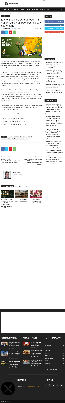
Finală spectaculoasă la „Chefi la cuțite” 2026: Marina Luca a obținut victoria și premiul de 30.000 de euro (54, 65)
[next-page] (5, 211)
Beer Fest (10, 136)
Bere (7, 13)
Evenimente (7, 16)
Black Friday (35, 9)
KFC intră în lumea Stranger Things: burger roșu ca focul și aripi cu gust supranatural (54, 92)
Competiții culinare (25, 9)
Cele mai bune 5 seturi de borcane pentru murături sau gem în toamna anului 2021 (53, 111)
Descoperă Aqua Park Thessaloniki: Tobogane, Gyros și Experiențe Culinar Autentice (10, 160)
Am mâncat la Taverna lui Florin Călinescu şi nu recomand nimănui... (36, 362)
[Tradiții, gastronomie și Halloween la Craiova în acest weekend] (21, 194)
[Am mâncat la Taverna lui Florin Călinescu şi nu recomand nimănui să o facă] (26, 362)
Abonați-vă (60, 32)
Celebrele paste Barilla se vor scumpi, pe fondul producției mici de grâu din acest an (54, 123)
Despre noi (42, 9)
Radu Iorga (7, 28)
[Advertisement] (44, 3)
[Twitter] (6, 32)
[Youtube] (61, 385)
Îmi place (60, 21)
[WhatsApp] (14, 32)
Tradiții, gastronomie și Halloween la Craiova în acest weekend (21, 201)
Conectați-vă (59, 25)
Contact (49, 9)
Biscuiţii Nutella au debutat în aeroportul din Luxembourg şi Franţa (54, 161)
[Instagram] (49, 385)
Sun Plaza (14, 138)
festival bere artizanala (19, 136)
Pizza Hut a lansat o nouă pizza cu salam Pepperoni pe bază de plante (53, 136)
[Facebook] (3, 32)
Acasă (2, 13)
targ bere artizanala (22, 138)
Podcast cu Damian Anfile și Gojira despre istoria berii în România (35, 201)
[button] (62, 9)
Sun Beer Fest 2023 (6, 138)
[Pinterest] (10, 32)
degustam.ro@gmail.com (33, 386)
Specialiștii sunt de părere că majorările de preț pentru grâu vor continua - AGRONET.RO (53, 118)
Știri (11, 9)
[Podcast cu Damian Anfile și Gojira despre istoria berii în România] (36, 194)
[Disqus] (21, 239)
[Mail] (53, 385)
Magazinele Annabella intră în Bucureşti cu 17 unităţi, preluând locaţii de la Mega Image (54, 72)
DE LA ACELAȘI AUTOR (21, 186)
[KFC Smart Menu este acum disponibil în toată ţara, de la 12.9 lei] (26, 344)
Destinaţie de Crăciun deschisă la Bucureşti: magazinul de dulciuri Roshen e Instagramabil (55, 86)
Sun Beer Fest (29, 136)
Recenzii (16, 9)
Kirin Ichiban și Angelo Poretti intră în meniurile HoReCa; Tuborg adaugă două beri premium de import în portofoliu (54, 79)
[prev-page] (2, 211)
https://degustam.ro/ (17, 174)
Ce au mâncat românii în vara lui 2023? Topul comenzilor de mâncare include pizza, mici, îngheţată (33, 161)
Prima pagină (5, 9)
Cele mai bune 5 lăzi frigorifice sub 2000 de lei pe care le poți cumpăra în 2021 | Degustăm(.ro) (54, 105)
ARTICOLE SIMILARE (7, 186)
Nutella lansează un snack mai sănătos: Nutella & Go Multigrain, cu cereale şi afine (54, 157)
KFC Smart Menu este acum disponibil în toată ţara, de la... (36, 344)
